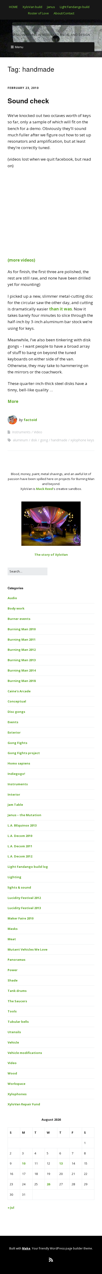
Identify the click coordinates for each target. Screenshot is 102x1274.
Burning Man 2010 (22, 629)
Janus (51, 7)
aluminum (20, 440)
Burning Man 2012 (22, 649)
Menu (19, 47)
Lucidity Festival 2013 (24, 908)
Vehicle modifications (25, 1053)
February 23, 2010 (23, 88)
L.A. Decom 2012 (20, 856)
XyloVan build (32, 7)
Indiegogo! (16, 774)
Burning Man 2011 (22, 639)
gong (44, 440)
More (13, 401)
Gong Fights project (24, 753)
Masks (13, 929)
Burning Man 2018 (22, 681)
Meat (12, 939)
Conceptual (17, 701)
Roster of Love (38, 13)
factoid (30, 419)
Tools (12, 1011)
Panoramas (16, 959)
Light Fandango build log (28, 867)
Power (13, 970)
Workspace (16, 1084)
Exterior (14, 732)
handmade (59, 440)
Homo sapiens (19, 763)
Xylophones (17, 1094)
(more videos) (21, 260)
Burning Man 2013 (22, 660)
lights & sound (19, 887)
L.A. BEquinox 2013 (22, 825)
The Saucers (17, 1001)
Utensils (14, 1032)
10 (23, 1163)
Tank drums (17, 991)
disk (34, 440)
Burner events (19, 619)
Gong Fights (17, 743)
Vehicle (13, 1042)
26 (48, 1184)
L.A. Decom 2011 (20, 846)
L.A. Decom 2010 (20, 836)
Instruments (21, 432)
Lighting (14, 877)
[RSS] (51, 1260)
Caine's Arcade (19, 691)
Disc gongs (16, 712)
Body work (16, 608)
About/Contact (64, 13)
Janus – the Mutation (24, 815)
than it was (60, 309)
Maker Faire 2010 (20, 918)
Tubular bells (18, 1021)
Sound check (28, 100)
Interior (14, 794)
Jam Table (15, 804)
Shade (13, 980)
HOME (13, 7)
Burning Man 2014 (22, 670)
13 (61, 1163)
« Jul (11, 1207)
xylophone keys (82, 440)
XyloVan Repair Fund (24, 1104)
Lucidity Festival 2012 (24, 898)
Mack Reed (44, 489)
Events (13, 722)
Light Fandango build (74, 7)
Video (38, 432)
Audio (12, 598)
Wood (12, 1073)
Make (26, 1248)
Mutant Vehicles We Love (27, 949)
